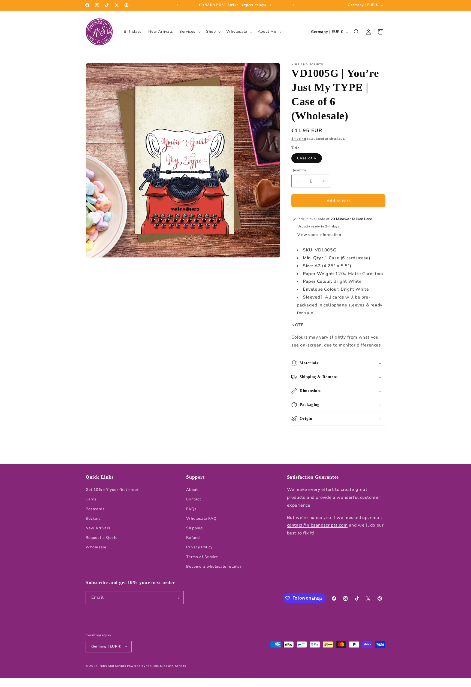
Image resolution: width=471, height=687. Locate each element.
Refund (193, 537)
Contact (193, 499)
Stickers (93, 518)
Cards (91, 499)
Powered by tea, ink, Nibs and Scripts (156, 666)
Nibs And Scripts (113, 666)
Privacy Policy (199, 547)
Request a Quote (102, 537)
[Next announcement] (294, 5)
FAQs (191, 509)
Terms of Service (202, 557)
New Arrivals (98, 528)
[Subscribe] (177, 597)
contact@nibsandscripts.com (317, 525)
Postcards (95, 509)
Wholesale (96, 547)
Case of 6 (306, 158)
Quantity (298, 170)
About (192, 490)
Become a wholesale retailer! (214, 566)
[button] (189, 31)
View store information (319, 234)
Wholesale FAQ (201, 518)
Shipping (298, 138)
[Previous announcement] (177, 5)
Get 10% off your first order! (112, 490)
